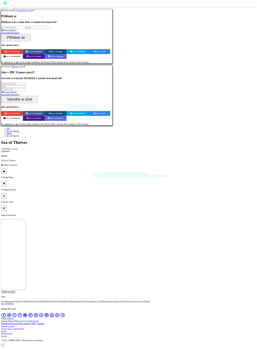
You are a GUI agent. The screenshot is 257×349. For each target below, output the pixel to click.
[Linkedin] (57, 315)
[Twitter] (9, 315)
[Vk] (36, 315)
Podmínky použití (7, 326)
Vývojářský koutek (32, 321)
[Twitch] (30, 315)
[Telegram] (62, 315)
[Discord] (46, 315)
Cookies (4, 331)
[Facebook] (3, 315)
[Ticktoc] (41, 315)
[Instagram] (14, 315)
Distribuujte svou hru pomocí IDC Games (22, 323)
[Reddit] (52, 315)
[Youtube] (25, 315)
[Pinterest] (19, 315)
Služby (5, 321)
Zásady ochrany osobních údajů (12, 329)
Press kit (4, 336)
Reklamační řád (6, 334)
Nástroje (11, 321)
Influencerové (19, 321)
